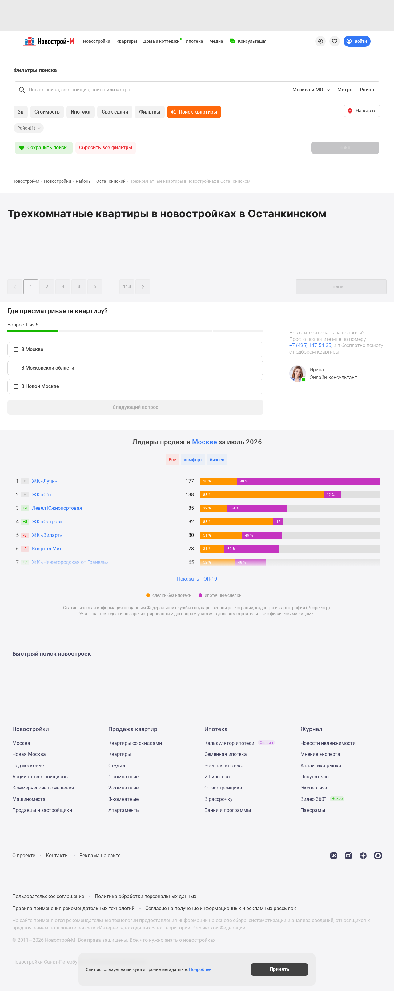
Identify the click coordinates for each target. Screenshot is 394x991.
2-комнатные (123, 788)
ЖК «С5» (42, 494)
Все (172, 459)
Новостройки (96, 41)
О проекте (23, 855)
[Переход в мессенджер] (378, 855)
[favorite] (334, 41)
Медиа (216, 41)
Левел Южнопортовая (57, 508)
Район (367, 90)
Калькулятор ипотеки (238, 743)
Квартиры (126, 41)
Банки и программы (227, 810)
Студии (116, 766)
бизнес (217, 459)
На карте (366, 111)
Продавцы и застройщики (42, 810)
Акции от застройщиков (40, 777)
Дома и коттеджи (161, 41)
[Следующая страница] (142, 286)
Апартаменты (124, 810)
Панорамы (312, 810)
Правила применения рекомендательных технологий (73, 908)
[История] (320, 41)
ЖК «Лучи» (44, 481)
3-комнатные (123, 799)
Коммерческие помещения (43, 788)
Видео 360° (321, 799)
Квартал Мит (47, 549)
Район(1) (26, 128)
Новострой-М (25, 181)
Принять (279, 969)
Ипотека (194, 41)
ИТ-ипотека (217, 777)
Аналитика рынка (320, 766)
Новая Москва (29, 754)
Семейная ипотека (225, 754)
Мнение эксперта (320, 754)
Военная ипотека (223, 766)
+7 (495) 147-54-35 (310, 345)
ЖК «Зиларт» (47, 535)
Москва (21, 743)
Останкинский (111, 181)
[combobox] (310, 89)
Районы (84, 181)
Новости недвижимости (328, 743)
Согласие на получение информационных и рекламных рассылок (220, 908)
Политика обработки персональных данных (145, 896)
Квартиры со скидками (135, 743)
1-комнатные (123, 777)
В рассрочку (218, 799)
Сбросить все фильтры (105, 147)
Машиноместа (29, 799)
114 (127, 287)
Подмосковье (28, 766)
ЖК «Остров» (47, 522)
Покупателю (314, 777)
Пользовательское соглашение (48, 896)
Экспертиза (313, 788)
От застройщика (223, 788)
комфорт (193, 459)
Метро (344, 90)
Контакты (57, 855)
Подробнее (200, 969)
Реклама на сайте (99, 855)
